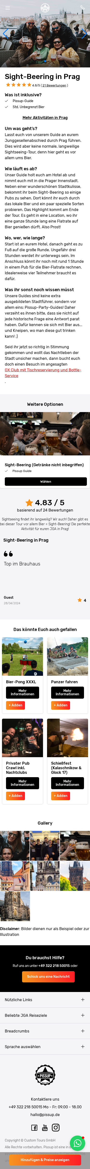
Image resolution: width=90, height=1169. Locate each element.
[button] (5, 33)
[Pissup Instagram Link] (56, 1127)
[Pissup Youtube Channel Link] (45, 1127)
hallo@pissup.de (45, 1114)
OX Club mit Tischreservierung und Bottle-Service (43, 373)
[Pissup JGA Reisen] (45, 8)
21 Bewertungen (54, 85)
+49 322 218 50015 (54, 966)
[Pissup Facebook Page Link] (34, 1127)
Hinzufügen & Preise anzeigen (45, 1160)
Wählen (45, 481)
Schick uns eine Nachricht (48, 977)
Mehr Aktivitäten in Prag (45, 117)
